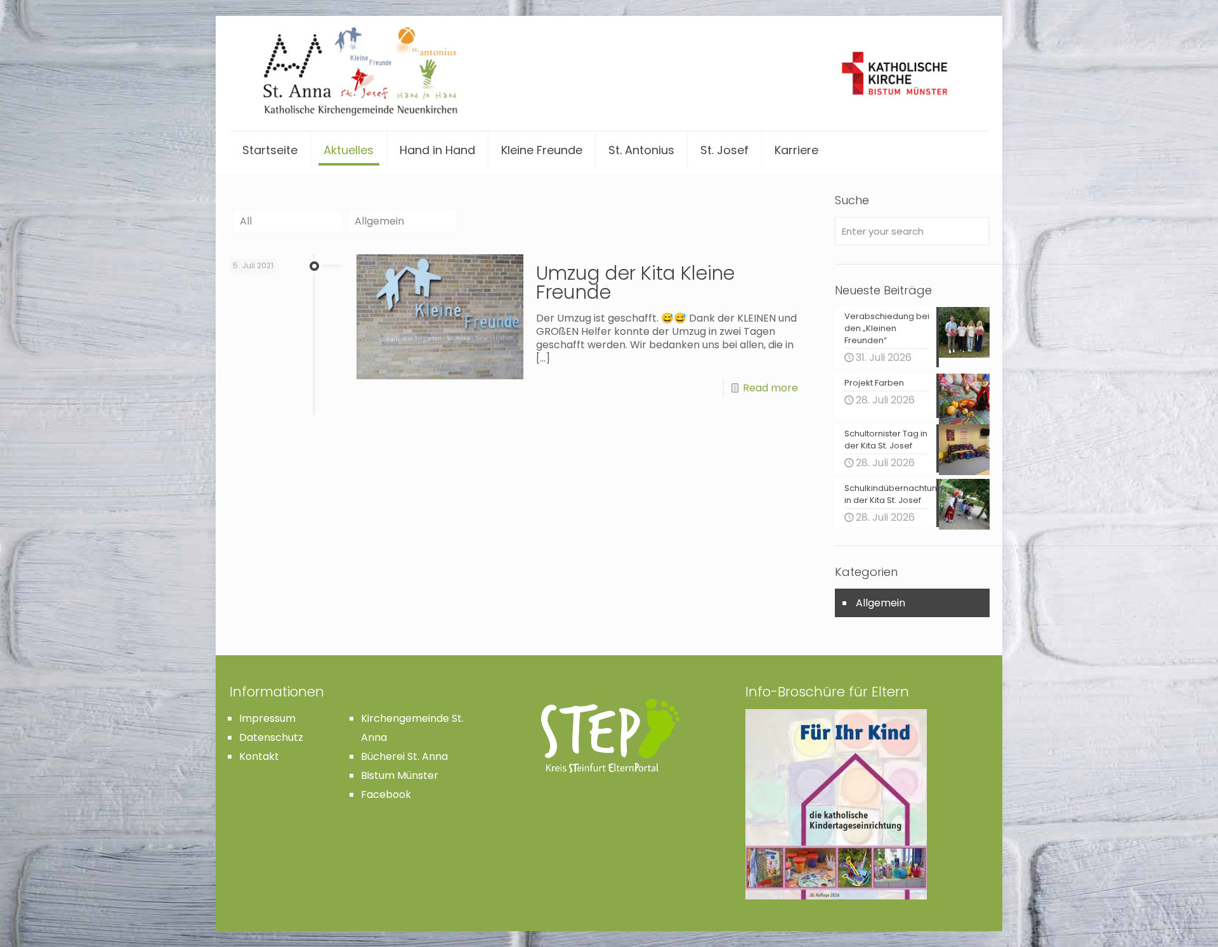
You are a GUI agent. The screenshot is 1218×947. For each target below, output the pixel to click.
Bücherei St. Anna (404, 756)
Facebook (386, 794)
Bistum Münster (399, 775)
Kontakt (259, 756)
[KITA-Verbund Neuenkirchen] (609, 73)
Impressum (267, 718)
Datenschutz (271, 737)
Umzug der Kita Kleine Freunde (635, 282)
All (246, 221)
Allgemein (379, 221)
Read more (770, 388)
